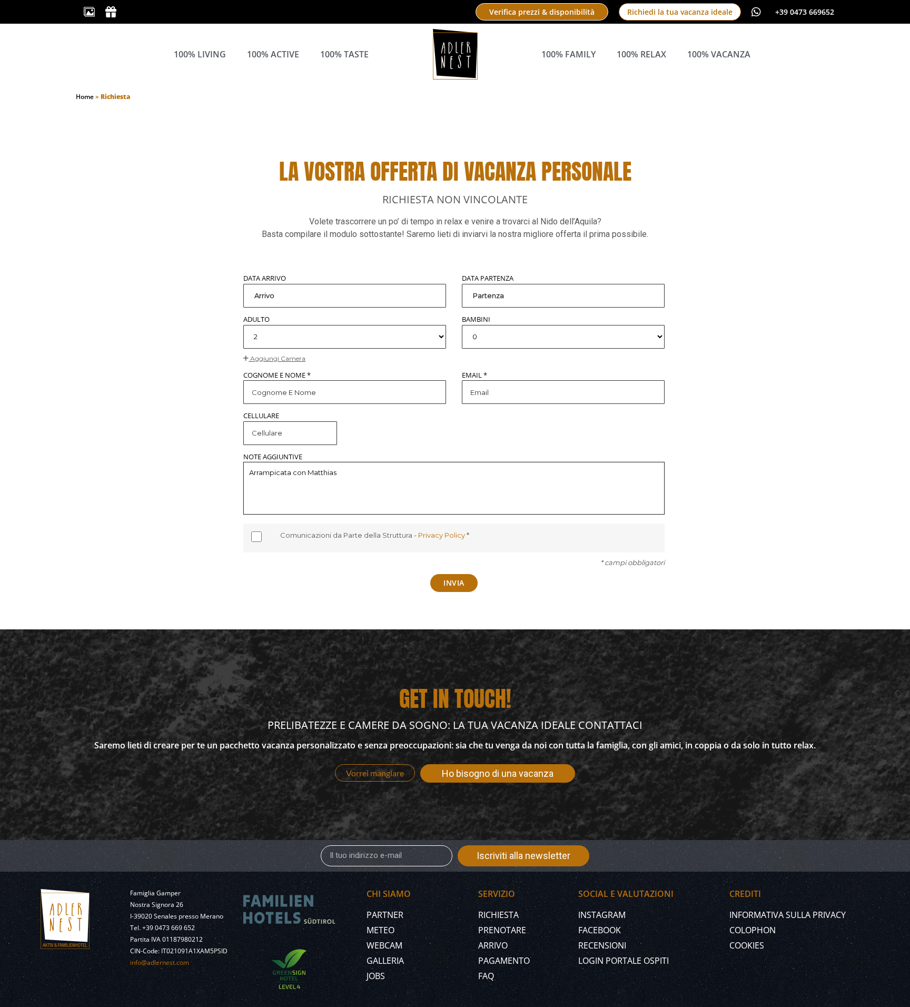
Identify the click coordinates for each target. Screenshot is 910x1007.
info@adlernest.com (159, 962)
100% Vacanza (718, 54)
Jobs (376, 976)
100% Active (273, 54)
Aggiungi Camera (277, 358)
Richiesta (498, 915)
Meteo (380, 930)
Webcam (384, 945)
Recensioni (602, 945)
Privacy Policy (442, 535)
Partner (385, 915)
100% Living (200, 54)
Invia (453, 583)
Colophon (752, 930)
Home (85, 96)
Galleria (385, 960)
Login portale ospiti (623, 960)
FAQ (486, 976)
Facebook (599, 930)
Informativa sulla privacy (787, 915)
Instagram (602, 915)
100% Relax (641, 54)
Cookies (746, 945)
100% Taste (344, 54)
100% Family (568, 54)
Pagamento (504, 960)
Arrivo (493, 945)
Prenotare (502, 930)
